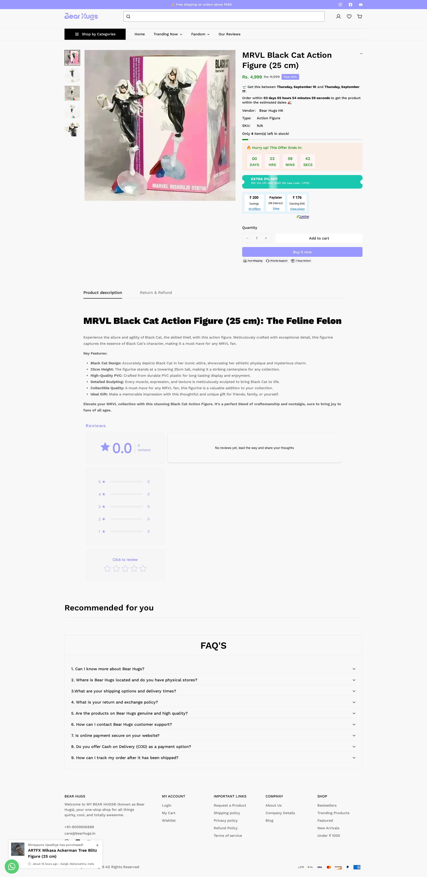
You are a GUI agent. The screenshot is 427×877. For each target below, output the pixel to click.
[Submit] (129, 16)
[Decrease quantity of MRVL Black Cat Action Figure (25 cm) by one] (247, 238)
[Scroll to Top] (418, 853)
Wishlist (169, 820)
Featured (325, 820)
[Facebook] (350, 4)
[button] (360, 16)
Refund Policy (226, 828)
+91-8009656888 (79, 827)
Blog (269, 820)
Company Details (280, 813)
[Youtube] (361, 4)
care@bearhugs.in (79, 833)
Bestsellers (326, 805)
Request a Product (230, 805)
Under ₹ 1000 (328, 835)
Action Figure (268, 118)
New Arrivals (328, 828)
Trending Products (333, 813)
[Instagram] (340, 4)
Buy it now (302, 252)
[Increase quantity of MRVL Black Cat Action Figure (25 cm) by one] (266, 238)
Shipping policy (227, 813)
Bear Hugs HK (271, 110)
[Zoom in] (226, 59)
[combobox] (224, 16)
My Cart (168, 813)
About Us (274, 805)
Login (166, 805)
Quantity (249, 227)
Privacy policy (226, 820)
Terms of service (228, 835)
